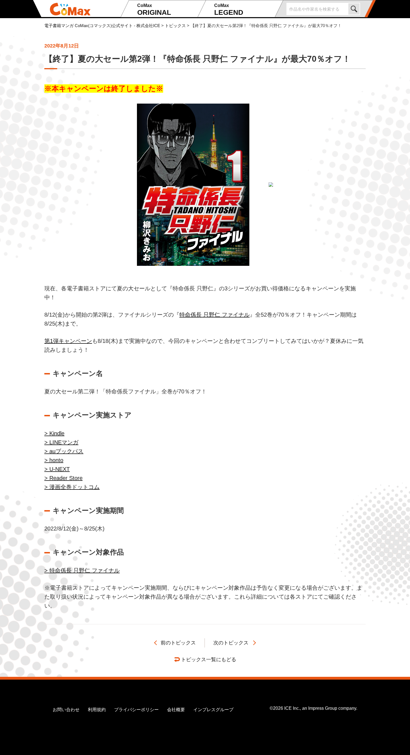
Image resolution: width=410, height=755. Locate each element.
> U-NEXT (57, 469)
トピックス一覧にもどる (208, 659)
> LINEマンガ (61, 442)
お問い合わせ (66, 709)
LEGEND (228, 9)
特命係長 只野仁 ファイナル (214, 315)
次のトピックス (231, 643)
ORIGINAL (154, 9)
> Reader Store (63, 478)
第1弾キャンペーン (68, 341)
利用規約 (97, 709)
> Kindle (54, 433)
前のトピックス (178, 643)
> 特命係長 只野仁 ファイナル (82, 570)
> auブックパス (63, 451)
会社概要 (176, 709)
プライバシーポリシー (136, 709)
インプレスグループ (213, 709)
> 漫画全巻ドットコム (72, 487)
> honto (53, 460)
